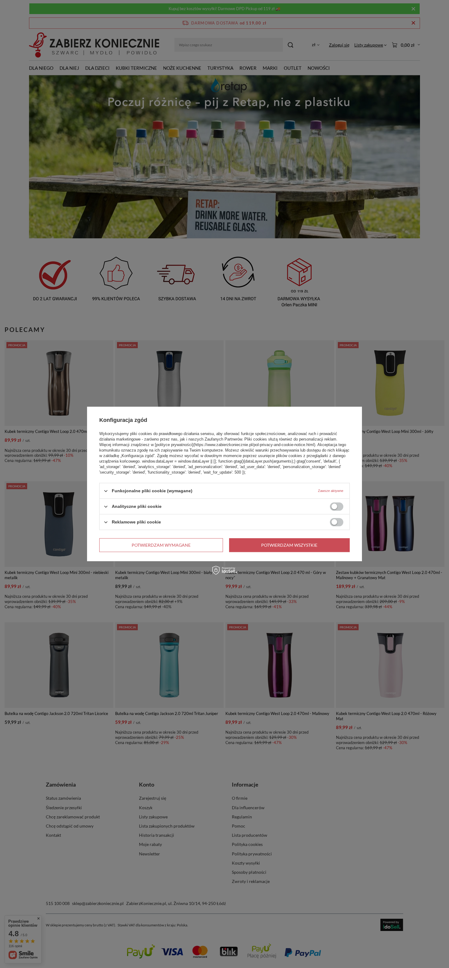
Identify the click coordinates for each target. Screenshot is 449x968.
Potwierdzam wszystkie (289, 545)
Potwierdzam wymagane (161, 545)
